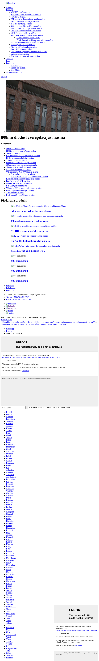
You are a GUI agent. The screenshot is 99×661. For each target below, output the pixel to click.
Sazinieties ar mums (14, 72)
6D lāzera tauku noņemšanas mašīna (26, 14)
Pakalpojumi (16, 65)
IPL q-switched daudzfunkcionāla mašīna (28, 19)
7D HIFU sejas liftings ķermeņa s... (29, 231)
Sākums (9, 7)
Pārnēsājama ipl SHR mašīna (23, 45)
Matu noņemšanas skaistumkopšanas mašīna (78, 322)
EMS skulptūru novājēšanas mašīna (25, 56)
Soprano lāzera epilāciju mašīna (53, 324)
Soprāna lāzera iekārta (10, 324)
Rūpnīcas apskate (18, 68)
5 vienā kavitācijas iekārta (21, 24)
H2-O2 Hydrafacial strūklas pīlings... (30, 241)
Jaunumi (9, 58)
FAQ (8, 61)
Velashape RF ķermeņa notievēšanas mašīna (29, 51)
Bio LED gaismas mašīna (21, 49)
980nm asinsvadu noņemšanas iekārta (26, 28)
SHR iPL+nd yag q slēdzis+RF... (28, 250)
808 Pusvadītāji (19, 260)
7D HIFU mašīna (18, 17)
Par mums (10, 63)
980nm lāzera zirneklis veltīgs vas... (29, 221)
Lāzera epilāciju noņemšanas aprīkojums (43, 322)
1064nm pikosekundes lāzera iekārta (26, 31)
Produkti (9, 10)
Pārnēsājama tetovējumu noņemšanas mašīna (34, 40)
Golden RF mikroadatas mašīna (24, 47)
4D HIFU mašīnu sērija (20, 12)
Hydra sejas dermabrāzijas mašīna (25, 21)
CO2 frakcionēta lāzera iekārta (23, 33)
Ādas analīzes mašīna (20, 54)
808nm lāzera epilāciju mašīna (13, 322)
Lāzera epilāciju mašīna (29, 324)
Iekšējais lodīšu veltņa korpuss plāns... (31, 211)
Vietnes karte (6, 320)
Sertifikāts (15, 70)
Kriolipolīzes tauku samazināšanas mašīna (28, 42)
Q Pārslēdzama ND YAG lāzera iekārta (27, 35)
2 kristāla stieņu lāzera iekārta (28, 38)
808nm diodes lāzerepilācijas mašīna (26, 26)
